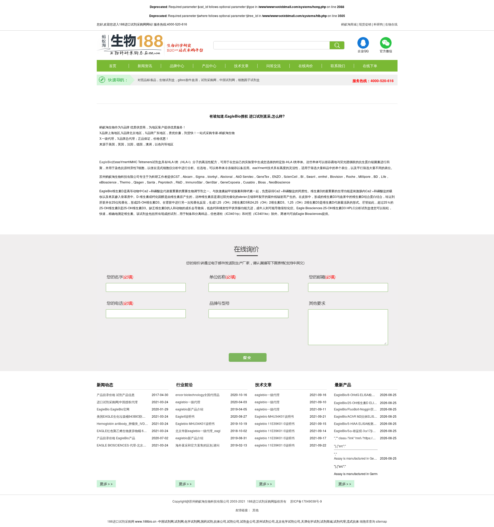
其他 (255, 510)
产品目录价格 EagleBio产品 (116, 438)
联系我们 (338, 65)
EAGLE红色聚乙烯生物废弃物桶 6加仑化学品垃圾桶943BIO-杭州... (142, 430)
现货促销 (365, 24)
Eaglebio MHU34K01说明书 (195, 423)
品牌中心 (177, 65)
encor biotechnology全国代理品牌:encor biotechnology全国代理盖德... (224, 394)
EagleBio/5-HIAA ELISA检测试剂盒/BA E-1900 (366, 423)
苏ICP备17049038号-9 (306, 501)
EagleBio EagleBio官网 (113, 409)
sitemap (381, 521)
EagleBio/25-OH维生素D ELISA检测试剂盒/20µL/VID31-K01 (376, 402)
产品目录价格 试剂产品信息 (116, 394)
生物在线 (391, 24)
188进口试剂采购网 (120, 521)
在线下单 (370, 65)
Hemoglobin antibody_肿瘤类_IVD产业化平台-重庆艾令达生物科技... (144, 423)
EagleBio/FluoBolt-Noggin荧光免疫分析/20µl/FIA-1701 (372, 409)
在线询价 (305, 65)
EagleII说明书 (185, 416)
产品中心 (209, 65)
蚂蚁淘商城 (349, 24)
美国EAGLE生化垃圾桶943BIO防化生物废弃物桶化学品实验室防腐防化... (147, 416)
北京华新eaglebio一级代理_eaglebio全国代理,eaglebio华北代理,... (221, 430)
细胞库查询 (367, 521)
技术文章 (241, 65)
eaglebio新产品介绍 (189, 409)
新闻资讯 (145, 65)
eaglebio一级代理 (187, 402)
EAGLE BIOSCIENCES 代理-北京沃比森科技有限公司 (134, 445)
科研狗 (378, 24)
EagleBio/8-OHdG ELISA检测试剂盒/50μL (363, 394)
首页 (112, 65)
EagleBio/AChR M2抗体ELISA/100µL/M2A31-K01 (368, 416)
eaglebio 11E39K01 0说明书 (275, 423)
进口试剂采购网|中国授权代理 (117, 402)
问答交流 (273, 65)
